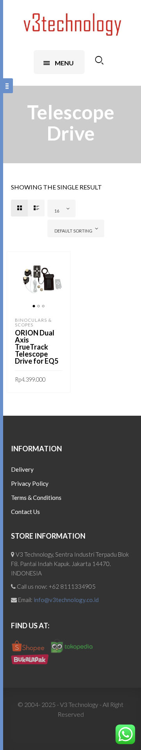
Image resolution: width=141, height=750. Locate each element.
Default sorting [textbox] (73, 230)
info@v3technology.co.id (66, 599)
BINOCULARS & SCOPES (33, 322)
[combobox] (61, 208)
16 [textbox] (56, 210)
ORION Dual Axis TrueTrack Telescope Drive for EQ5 (36, 346)
